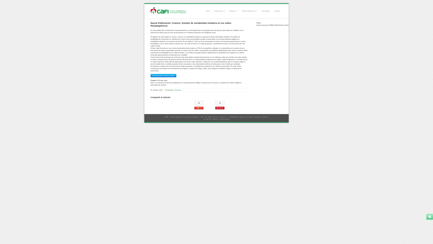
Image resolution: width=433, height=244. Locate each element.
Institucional (219, 11)
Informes (232, 11)
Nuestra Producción (249, 11)
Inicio (208, 11)
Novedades (266, 11)
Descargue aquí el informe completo (163, 75)
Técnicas (177, 90)
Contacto (277, 11)
